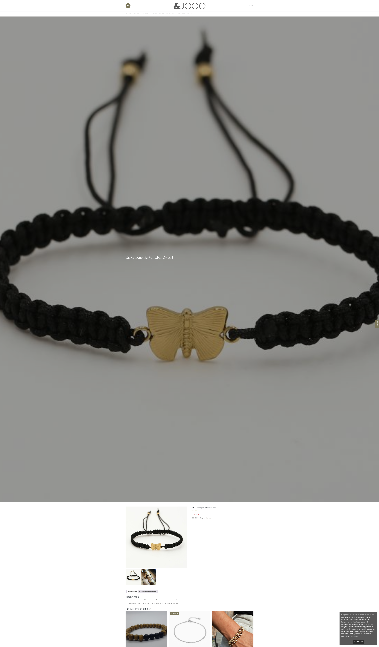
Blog (155, 14)
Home (128, 14)
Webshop (147, 14)
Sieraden (209, 518)
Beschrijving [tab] (132, 591)
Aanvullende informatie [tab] (147, 591)
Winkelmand (187, 14)
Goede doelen (164, 14)
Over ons (136, 14)
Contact (176, 14)
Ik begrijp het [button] (358, 641)
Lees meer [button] (355, 636)
